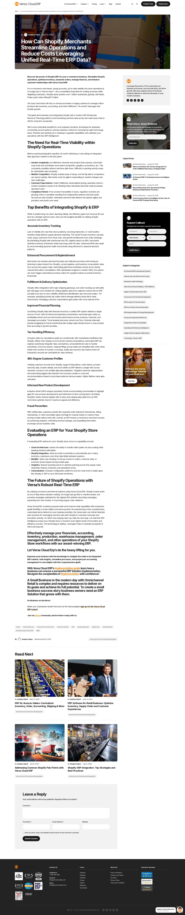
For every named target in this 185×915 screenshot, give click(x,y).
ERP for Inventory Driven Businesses (136, 307)
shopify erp (95, 627)
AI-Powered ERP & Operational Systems (137, 271)
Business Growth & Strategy (133, 281)
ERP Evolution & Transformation (134, 302)
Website (85, 822)
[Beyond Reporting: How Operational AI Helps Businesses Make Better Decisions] (127, 188)
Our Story (114, 878)
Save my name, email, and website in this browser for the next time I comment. (52, 833)
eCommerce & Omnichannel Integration (103, 639)
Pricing (82, 880)
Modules (82, 875)
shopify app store (83, 627)
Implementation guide (67, 568)
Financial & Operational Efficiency (135, 317)
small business (107, 627)
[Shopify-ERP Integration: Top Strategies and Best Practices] (92, 742)
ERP (73, 627)
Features (82, 872)
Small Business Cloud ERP (24, 631)
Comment (27, 806)
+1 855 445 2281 (54, 875)
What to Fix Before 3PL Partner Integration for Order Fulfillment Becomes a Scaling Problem (150, 168)
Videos (82, 883)
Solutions (83, 878)
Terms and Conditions (117, 883)
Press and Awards (116, 872)
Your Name (27, 822)
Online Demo (163, 4)
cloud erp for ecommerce (45, 627)
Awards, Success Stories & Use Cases (136, 276)
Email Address (58, 822)
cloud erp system (63, 627)
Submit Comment (31, 839)
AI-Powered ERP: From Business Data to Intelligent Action (151, 178)
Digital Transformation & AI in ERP (135, 292)
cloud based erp (28, 627)
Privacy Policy (115, 880)
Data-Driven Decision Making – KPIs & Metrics (139, 287)
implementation (70, 573)
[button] (132, 4)
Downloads (83, 888)
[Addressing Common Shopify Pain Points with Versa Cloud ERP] (40, 742)
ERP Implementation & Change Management (139, 312)
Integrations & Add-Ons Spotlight (135, 323)
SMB (38, 631)
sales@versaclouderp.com (57, 885)
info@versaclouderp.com (57, 880)
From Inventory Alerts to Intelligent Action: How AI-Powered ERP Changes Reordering (151, 199)
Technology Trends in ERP (132, 338)
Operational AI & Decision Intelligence (136, 328)
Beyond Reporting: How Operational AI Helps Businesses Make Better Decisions (149, 189)
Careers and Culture (117, 875)
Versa (37, 615)
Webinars (83, 885)
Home (16, 11)
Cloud (18, 627)
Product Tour (148, 4)
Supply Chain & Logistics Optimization (136, 333)
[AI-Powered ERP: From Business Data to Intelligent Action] (127, 178)
